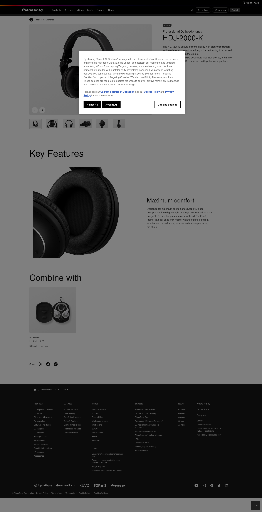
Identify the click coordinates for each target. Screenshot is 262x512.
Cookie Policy (152, 91)
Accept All (111, 104)
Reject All (92, 104)
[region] (132, 82)
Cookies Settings (167, 104)
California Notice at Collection (117, 91)
